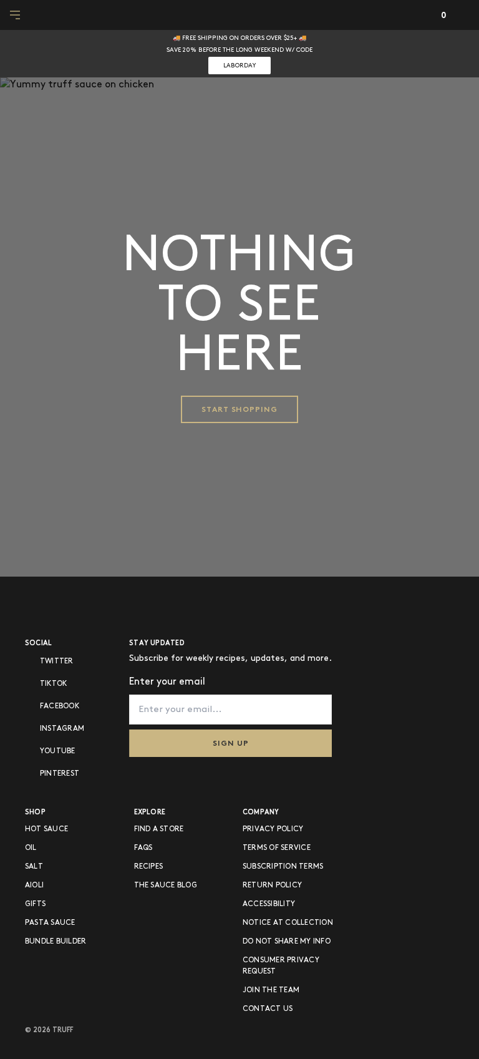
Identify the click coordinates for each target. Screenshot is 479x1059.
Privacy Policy (273, 829)
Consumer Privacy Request (281, 966)
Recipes (148, 866)
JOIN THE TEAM (271, 990)
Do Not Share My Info (287, 941)
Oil (31, 847)
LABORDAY (239, 65)
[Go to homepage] (240, 14)
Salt (34, 866)
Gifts (35, 903)
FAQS (143, 847)
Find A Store (159, 829)
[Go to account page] (419, 15)
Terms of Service (277, 847)
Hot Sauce (46, 829)
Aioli (34, 885)
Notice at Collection (288, 922)
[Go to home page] (66, 606)
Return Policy (272, 885)
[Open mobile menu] (16, 15)
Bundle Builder (55, 941)
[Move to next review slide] (462, 52)
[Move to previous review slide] (8, 52)
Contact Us (268, 1008)
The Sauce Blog (165, 885)
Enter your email (167, 681)
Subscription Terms (283, 866)
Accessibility (269, 903)
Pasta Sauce (50, 922)
